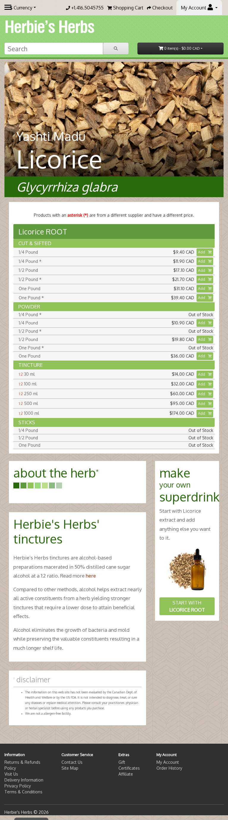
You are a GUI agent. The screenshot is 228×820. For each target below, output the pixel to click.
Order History (169, 768)
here (91, 576)
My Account (167, 762)
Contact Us (72, 762)
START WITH (187, 606)
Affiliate (125, 773)
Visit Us (11, 773)
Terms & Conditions (23, 791)
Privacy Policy (17, 785)
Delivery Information (23, 779)
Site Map (69, 768)
